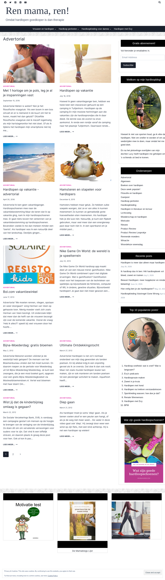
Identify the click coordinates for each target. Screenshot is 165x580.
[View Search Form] (159, 2)
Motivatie (125, 221)
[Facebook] (5, 2)
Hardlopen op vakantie (76, 90)
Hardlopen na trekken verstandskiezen (142, 389)
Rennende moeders (130, 236)
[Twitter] (10, 2)
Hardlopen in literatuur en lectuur (136, 209)
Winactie (125, 240)
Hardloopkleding (128, 205)
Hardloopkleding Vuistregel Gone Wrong (140, 293)
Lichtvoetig (126, 213)
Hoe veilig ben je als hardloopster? (137, 289)
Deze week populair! (130, 189)
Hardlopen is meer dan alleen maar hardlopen (142, 262)
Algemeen (125, 181)
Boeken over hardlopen (132, 185)
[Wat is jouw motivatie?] (28, 521)
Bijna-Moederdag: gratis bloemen (27, 345)
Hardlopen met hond (133, 385)
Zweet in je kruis (132, 381)
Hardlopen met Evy (123, 29)
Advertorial (9, 86)
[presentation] (29, 63)
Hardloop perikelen (130, 201)
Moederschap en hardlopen (134, 217)
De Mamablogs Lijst (82, 551)
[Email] (25, 2)
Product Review (128, 229)
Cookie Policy (53, 576)
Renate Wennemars (133, 397)
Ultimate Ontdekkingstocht (79, 345)
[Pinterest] (15, 2)
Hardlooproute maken (134, 377)
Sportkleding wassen (134, 393)
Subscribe (128, 65)
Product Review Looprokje (133, 232)
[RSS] (20, 2)
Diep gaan (67, 402)
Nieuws (124, 225)
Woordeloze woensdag (132, 244)
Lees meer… (10, 136)
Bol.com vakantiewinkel (20, 292)
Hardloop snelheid (132, 366)
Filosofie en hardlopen (131, 193)
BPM (126, 405)
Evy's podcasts (131, 373)
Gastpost (125, 197)
